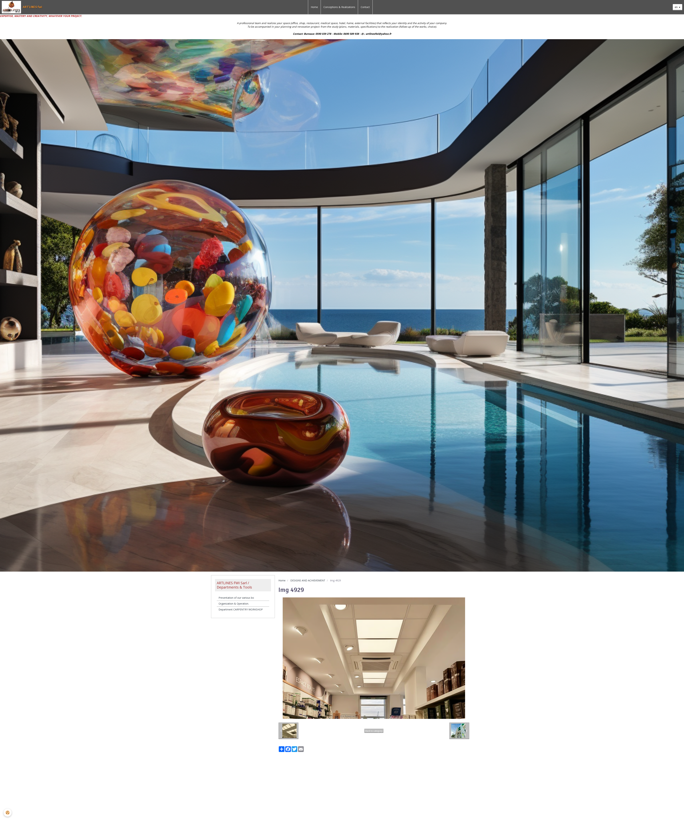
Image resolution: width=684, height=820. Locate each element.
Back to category (373, 730)
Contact (365, 7)
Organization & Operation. (234, 603)
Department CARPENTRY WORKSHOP (241, 609)
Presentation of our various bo (236, 597)
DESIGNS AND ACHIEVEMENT (307, 580)
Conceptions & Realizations (339, 7)
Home (314, 7)
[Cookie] (8, 813)
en (676, 7)
